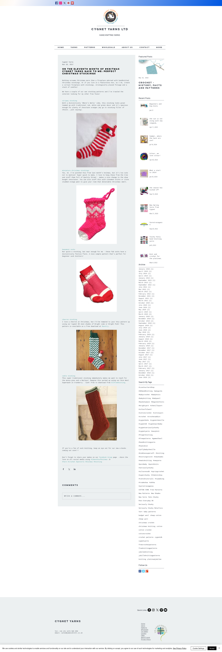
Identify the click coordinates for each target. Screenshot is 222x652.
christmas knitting (147, 526)
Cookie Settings (198, 648)
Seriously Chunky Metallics (151, 508)
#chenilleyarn (156, 406)
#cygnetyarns (144, 431)
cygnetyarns (144, 541)
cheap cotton (155, 515)
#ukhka (152, 482)
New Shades (155, 493)
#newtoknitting (145, 460)
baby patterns (150, 512)
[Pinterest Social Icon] (68, 3)
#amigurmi (158, 391)
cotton (159, 526)
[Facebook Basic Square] (140, 571)
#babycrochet (144, 395)
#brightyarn (144, 406)
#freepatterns (145, 438)
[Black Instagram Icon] (153, 610)
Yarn (140, 512)
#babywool (156, 398)
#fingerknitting (146, 435)
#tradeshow (143, 482)
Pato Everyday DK (146, 501)
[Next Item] (160, 67)
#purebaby (143, 464)
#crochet (142, 417)
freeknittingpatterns (148, 548)
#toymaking (159, 479)
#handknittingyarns (147, 442)
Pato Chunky (153, 497)
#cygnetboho (144, 420)
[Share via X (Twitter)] (69, 469)
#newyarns (157, 460)
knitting (142, 559)
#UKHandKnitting (146, 391)
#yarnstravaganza (146, 486)
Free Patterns (156, 490)
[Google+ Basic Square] (147, 571)
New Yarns (143, 497)
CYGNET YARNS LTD (109, 29)
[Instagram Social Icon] (60, 3)
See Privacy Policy (179, 648)
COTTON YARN (144, 490)
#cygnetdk (143, 424)
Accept (212, 648)
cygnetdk (158, 537)
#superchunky (144, 475)
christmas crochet (146, 523)
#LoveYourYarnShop (146, 387)
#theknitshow (156, 475)
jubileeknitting (146, 552)
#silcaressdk (144, 471)
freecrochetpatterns (147, 545)
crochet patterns (146, 537)
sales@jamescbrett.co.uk (72, 633)
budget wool (144, 515)
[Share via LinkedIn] (75, 469)
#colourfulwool (145, 409)
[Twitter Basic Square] (143, 571)
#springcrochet (157, 471)
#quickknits (153, 464)
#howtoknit (143, 446)
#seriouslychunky (146, 468)
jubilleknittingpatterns (149, 555)
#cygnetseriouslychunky (149, 428)
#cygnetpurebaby (155, 424)
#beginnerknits (157, 402)
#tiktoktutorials (146, 479)
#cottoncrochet (145, 413)
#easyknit (155, 431)
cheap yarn (143, 519)
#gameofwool (157, 438)
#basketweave (144, 402)
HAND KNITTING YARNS (109, 35)
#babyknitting (145, 398)
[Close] (219, 648)
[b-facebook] (149, 610)
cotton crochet (145, 530)
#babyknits (155, 395)
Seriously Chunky (146, 504)
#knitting (160, 453)
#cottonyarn (158, 413)
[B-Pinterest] (161, 610)
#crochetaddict (153, 417)
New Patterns (144, 493)
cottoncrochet (145, 534)
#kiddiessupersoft (146, 453)
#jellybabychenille (147, 449)
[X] (64, 3)
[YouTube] (72, 3)
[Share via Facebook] (63, 469)
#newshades (158, 457)
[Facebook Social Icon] (56, 3)
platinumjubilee (154, 559)
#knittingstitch (146, 457)
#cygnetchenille (157, 420)
